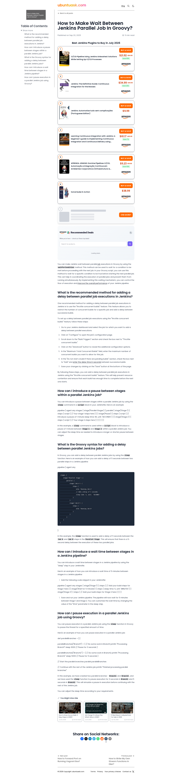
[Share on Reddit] (102, 738)
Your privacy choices (113, 771)
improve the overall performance (92, 283)
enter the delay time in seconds (87, 362)
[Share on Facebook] (82, 738)
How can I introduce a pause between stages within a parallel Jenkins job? (37, 50)
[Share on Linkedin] (90, 738)
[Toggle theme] (130, 232)
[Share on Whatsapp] (98, 738)
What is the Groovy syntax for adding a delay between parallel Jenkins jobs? (37, 60)
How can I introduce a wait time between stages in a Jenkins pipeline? (36, 70)
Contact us (126, 771)
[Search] (128, 6)
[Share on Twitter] (86, 738)
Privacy (100, 771)
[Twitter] (133, 771)
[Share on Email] (110, 738)
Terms (93, 771)
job (99, 264)
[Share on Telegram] (94, 738)
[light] (133, 6)
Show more (28, 30)
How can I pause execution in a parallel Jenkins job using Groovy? (37, 80)
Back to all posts (66, 13)
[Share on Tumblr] (106, 738)
